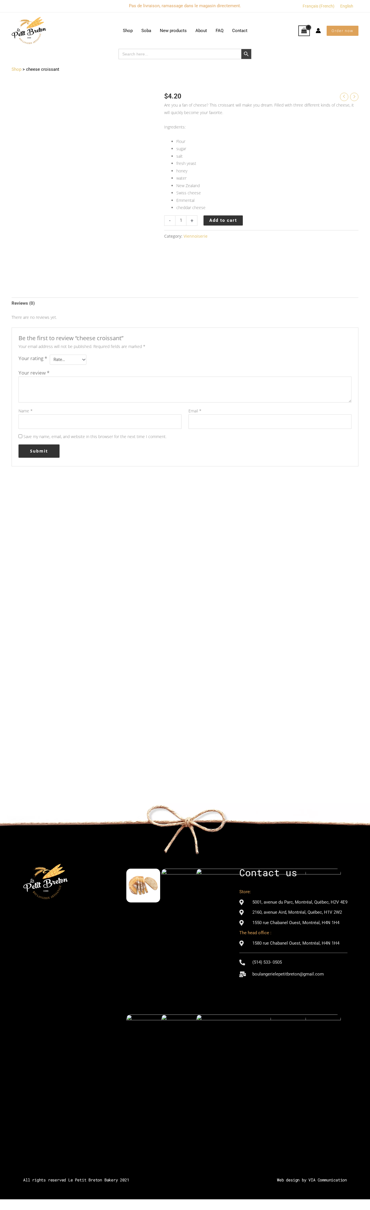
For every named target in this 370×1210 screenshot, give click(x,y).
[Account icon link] (318, 30)
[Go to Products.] (16, 69)
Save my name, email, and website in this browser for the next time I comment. (94, 436)
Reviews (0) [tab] (23, 303)
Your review (33, 372)
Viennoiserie (196, 236)
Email (194, 411)
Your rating (32, 358)
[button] (342, 31)
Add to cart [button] (50, 616)
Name (25, 411)
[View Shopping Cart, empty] (304, 30)
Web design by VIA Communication (312, 1180)
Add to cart (223, 220)
